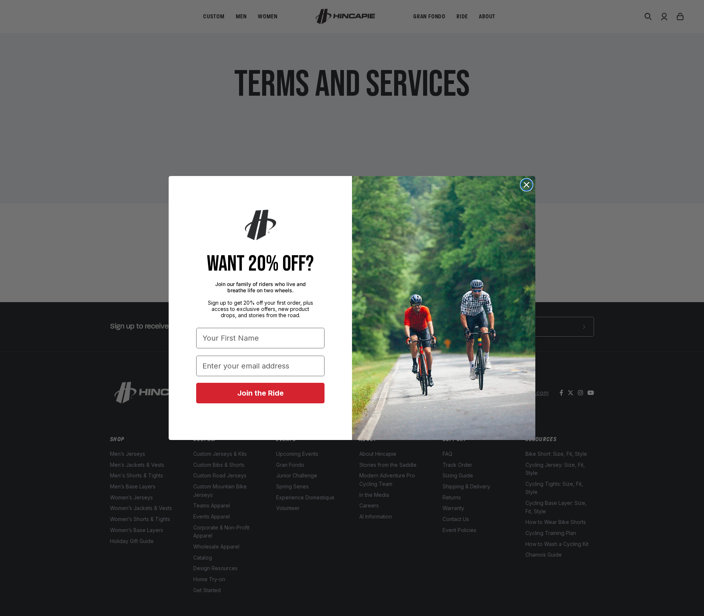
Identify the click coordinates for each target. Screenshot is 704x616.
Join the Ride (260, 393)
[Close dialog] (526, 185)
